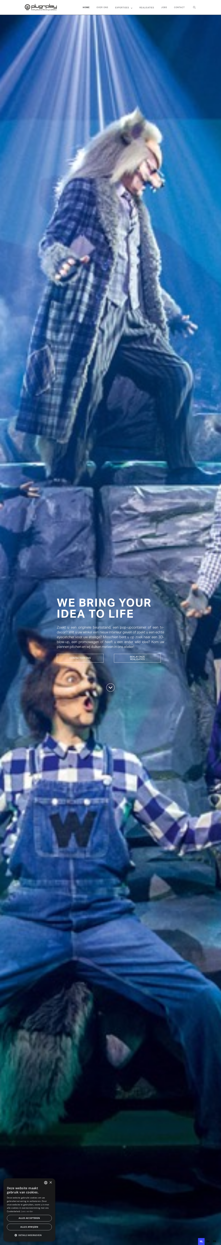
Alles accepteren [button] (29, 1218)
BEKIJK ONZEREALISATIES (137, 658)
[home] (40, 7)
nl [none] (201, 1241)
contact (179, 7)
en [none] (207, 1241)
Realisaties (147, 7)
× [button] (50, 1182)
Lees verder (27, 1211)
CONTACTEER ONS (80, 658)
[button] (124, 7)
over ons (102, 7)
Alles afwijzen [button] (29, 1226)
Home (86, 7)
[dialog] (29, 1210)
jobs (164, 7)
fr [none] (214, 1241)
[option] (208, 1241)
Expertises (122, 7)
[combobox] (45, 1182)
